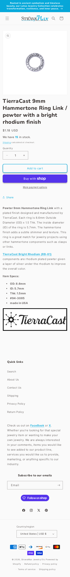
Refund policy (31, 564)
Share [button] (10, 197)
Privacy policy (49, 564)
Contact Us (14, 387)
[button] (7, 18)
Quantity (8, 148)
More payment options (35, 187)
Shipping (7, 142)
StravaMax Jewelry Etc (33, 559)
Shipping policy (47, 569)
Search (11, 371)
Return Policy (15, 411)
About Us (13, 379)
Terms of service (26, 569)
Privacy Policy (16, 403)
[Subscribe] (59, 485)
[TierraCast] (35, 330)
